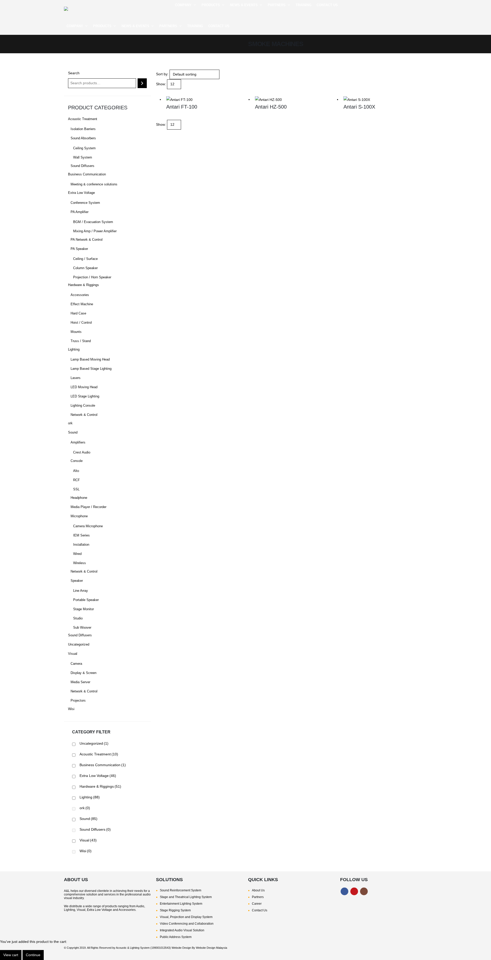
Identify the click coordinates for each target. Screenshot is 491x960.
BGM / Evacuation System (93, 222)
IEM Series (81, 535)
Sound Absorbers (83, 138)
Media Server (80, 682)
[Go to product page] (208, 99)
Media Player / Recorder (88, 507)
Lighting (74, 349)
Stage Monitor (83, 609)
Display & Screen (83, 673)
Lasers (76, 378)
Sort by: (162, 74)
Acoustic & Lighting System (133, 947)
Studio (78, 618)
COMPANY (183, 5)
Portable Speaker (86, 600)
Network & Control (84, 415)
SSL (76, 489)
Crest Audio (81, 452)
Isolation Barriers (83, 129)
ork (70, 423)
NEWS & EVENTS (244, 5)
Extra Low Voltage (81, 193)
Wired (77, 554)
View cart (10, 955)
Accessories (80, 295)
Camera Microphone (88, 526)
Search (74, 73)
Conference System (85, 203)
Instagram (364, 891)
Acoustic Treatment (82, 119)
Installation (81, 544)
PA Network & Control (87, 239)
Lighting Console (83, 405)
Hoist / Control (81, 322)
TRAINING (303, 5)
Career (257, 903)
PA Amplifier (79, 212)
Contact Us (259, 910)
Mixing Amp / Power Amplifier (95, 231)
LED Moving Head (84, 387)
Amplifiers (78, 442)
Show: (161, 84)
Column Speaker (85, 268)
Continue (33, 955)
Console (77, 461)
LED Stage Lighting (85, 396)
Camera (76, 664)
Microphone (79, 516)
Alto (76, 471)
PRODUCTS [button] (211, 5)
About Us (258, 890)
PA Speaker (79, 249)
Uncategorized (78, 644)
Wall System (82, 157)
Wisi (71, 709)
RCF (76, 480)
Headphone (79, 498)
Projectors (78, 700)
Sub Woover (82, 627)
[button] (423, 13)
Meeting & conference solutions (94, 184)
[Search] (142, 83)
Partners (258, 897)
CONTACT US (327, 5)
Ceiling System (84, 148)
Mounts (76, 332)
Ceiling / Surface (85, 259)
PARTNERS (277, 5)
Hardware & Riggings (83, 285)
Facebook (344, 891)
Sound (72, 432)
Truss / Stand (81, 341)
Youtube (354, 891)
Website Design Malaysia (211, 947)
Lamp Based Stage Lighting (91, 369)
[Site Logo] (100, 9)
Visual (72, 654)
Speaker (77, 581)
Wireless (79, 563)
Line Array (80, 591)
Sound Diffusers (82, 166)
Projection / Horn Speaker (92, 277)
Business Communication (87, 174)
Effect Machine (82, 304)
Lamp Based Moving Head (90, 359)
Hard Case (78, 313)
